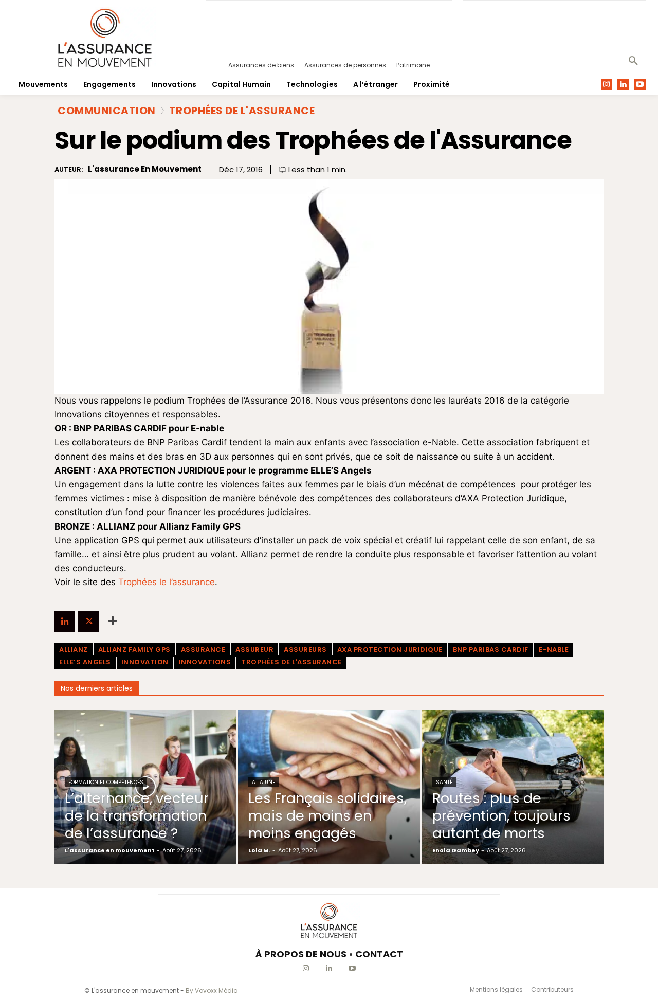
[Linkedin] (623, 84)
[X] (88, 621)
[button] (633, 61)
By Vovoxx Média (212, 990)
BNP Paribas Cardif (490, 649)
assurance (203, 649)
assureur (254, 649)
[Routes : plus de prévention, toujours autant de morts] (513, 787)
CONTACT (379, 954)
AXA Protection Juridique (390, 649)
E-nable (554, 649)
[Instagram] (607, 84)
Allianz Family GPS (134, 649)
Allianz (73, 649)
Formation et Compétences (105, 782)
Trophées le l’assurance (166, 582)
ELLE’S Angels (85, 662)
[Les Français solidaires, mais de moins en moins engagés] (328, 787)
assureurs (305, 649)
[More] (112, 621)
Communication (107, 110)
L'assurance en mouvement (145, 169)
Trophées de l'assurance (291, 662)
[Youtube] (640, 84)
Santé (444, 782)
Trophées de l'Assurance (242, 110)
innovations (205, 662)
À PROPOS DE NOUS (300, 954)
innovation (145, 662)
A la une (263, 782)
